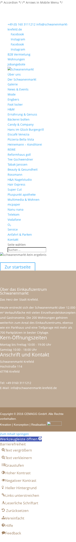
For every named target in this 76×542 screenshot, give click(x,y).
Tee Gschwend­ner (20, 159)
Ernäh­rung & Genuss (22, 114)
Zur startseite (18, 267)
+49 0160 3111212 (18, 383)
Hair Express (16, 184)
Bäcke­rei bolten (19, 119)
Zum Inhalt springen (14, 434)
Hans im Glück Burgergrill (26, 130)
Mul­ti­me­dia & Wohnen (23, 200)
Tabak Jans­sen (17, 164)
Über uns (14, 74)
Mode (12, 94)
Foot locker (15, 104)
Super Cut (15, 189)
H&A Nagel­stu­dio (20, 180)
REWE (12, 149)
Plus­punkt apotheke (22, 195)
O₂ (9, 225)
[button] (21, 439)
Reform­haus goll (19, 155)
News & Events (18, 89)
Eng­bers (13, 99)
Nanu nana (15, 209)
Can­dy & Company (21, 124)
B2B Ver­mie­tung (19, 54)
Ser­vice (13, 229)
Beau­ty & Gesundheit (23, 169)
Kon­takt (13, 240)
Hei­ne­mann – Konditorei (25, 144)
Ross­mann (15, 175)
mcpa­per (14, 204)
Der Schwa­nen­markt (22, 79)
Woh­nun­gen (16, 59)
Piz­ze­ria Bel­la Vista (21, 139)
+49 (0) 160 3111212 (21, 24)
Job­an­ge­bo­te (16, 64)
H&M (11, 109)
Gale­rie (13, 84)
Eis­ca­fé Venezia (18, 134)
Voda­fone (14, 220)
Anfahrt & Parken (20, 234)
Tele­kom (13, 215)
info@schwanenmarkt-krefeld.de (34, 388)
